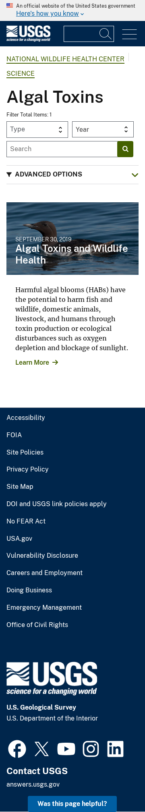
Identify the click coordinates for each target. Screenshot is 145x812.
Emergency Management (44, 607)
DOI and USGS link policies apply (56, 504)
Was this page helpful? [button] (72, 804)
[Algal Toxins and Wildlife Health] (72, 238)
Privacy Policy (27, 469)
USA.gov (19, 538)
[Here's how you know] (72, 10)
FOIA (14, 435)
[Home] (28, 40)
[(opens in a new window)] (17, 748)
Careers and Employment (44, 573)
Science (20, 73)
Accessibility (25, 418)
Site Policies (25, 452)
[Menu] (129, 34)
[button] (72, 174)
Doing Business (29, 590)
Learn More (32, 362)
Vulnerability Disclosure (42, 555)
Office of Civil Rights (37, 625)
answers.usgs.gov (33, 784)
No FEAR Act (26, 521)
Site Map (19, 486)
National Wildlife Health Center (65, 59)
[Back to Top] (116, 783)
